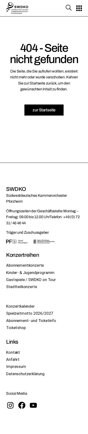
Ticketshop (16, 327)
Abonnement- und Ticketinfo (31, 320)
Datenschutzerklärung (25, 373)
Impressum (16, 366)
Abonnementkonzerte (25, 265)
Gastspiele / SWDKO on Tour (31, 279)
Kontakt (13, 352)
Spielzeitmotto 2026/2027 (29, 313)
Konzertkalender (20, 306)
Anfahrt (12, 359)
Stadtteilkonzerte (21, 286)
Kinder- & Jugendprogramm (30, 272)
